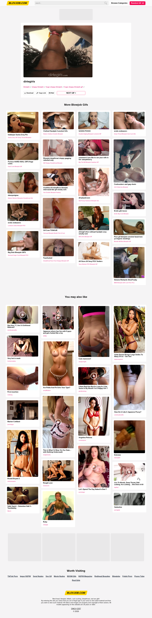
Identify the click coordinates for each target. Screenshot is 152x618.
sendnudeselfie (12, 330)
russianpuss (82, 440)
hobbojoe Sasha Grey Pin (18, 135)
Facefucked (47, 258)
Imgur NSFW (25, 576)
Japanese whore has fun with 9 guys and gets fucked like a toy (57, 332)
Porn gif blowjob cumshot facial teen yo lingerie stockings (128, 238)
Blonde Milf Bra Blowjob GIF (122, 241)
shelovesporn (11, 481)
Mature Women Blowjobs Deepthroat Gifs (20, 198)
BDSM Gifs (71, 576)
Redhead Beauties (102, 576)
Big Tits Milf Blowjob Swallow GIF (89, 162)
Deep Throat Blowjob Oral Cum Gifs (125, 134)
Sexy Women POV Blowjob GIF (88, 264)
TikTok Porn (13, 576)
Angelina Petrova (85, 437)
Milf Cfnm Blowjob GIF (85, 236)
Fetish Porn (127, 576)
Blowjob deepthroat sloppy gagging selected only (57, 159)
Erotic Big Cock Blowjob (121, 214)
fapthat (116, 487)
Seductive (118, 507)
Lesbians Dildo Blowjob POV (16, 225)
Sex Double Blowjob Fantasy (52, 192)
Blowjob (26, 87)
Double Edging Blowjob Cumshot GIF (90, 134)
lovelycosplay (11, 361)
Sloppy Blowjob (38, 87)
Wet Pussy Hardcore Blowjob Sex (89, 200)
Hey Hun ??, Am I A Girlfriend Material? (18, 326)
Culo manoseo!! (85, 359)
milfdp (45, 336)
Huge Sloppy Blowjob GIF (73, 87)
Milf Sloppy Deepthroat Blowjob (52, 163)
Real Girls (76, 580)
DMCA (73, 609)
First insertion (12, 392)
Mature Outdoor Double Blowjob (53, 134)
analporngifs (82, 361)
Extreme (117, 455)
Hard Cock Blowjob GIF (15, 166)
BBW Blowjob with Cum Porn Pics (124, 283)
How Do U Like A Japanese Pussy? (127, 412)
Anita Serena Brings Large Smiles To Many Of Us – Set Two (128, 355)
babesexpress (118, 359)
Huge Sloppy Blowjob (54, 87)
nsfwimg (9, 395)
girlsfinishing (82, 391)
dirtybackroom (84, 198)
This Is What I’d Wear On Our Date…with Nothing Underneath (57, 451)
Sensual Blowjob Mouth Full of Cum (54, 233)
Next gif (71, 93)
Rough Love (48, 483)
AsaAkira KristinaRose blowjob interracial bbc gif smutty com (55, 188)
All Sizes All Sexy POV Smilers (90, 261)
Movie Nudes (59, 576)
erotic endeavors (120, 131)
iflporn (9, 511)
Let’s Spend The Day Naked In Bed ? (93, 489)
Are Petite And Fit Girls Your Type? (56, 387)
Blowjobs (116, 576)
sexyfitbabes (47, 390)
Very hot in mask (13, 358)
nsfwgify (45, 525)
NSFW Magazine (85, 576)
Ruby (45, 522)
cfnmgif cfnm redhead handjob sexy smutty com (92, 233)
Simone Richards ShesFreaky (125, 280)
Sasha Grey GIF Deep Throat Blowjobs (19, 137)
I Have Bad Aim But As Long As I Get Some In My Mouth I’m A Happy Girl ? (93, 387)
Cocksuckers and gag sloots (125, 184)
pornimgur (10, 424)
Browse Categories (119, 3)
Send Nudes (38, 576)
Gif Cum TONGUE (50, 230)
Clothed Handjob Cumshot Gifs (55, 131)
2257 (79, 609)
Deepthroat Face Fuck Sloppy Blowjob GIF (56, 261)
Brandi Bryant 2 (13, 478)
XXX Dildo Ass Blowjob (121, 187)
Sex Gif (49, 576)
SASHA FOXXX (85, 131)
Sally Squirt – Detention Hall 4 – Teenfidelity (19, 507)
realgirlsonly (47, 455)
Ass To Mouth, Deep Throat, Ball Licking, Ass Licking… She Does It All (128, 483)
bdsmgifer (117, 458)
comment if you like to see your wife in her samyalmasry (93, 158)
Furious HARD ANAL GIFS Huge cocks (20, 163)
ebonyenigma (13, 195)
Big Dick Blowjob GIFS (17, 252)
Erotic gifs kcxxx (120, 211)
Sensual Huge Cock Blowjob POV (18, 255)
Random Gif (136, 3)
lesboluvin (46, 486)
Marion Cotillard (13, 421)
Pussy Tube (139, 576)
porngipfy (117, 510)
